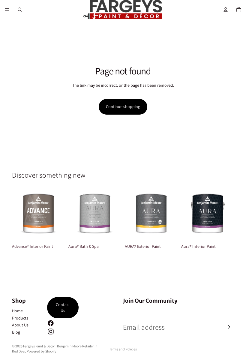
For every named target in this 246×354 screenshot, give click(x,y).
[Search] (19, 9)
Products (20, 318)
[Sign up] (227, 327)
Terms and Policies (123, 349)
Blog (16, 332)
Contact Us (63, 307)
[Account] (225, 9)
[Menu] (7, 9)
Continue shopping (123, 106)
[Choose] (55, 231)
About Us (20, 325)
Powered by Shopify (41, 351)
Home (17, 311)
